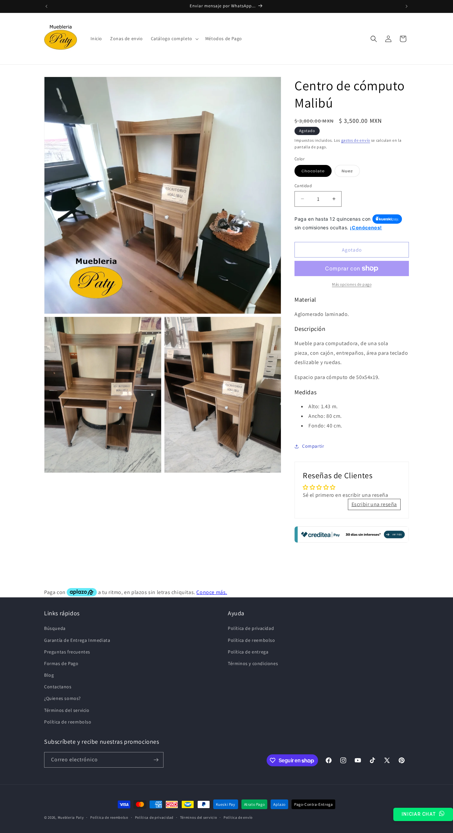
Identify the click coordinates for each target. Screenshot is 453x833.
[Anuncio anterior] (46, 6)
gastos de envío (355, 140)
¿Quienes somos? (62, 698)
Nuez (351, 172)
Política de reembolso (68, 721)
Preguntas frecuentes (67, 651)
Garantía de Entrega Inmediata (77, 640)
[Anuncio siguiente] (406, 6)
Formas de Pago (61, 663)
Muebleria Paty (71, 817)
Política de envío (238, 817)
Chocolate (316, 172)
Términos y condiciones (253, 663)
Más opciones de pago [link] (351, 284)
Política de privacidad (251, 628)
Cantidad (303, 186)
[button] (174, 38)
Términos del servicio (67, 710)
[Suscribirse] (156, 760)
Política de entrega (248, 651)
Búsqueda (55, 628)
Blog (49, 675)
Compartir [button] (313, 446)
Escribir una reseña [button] (374, 504)
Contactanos (58, 687)
